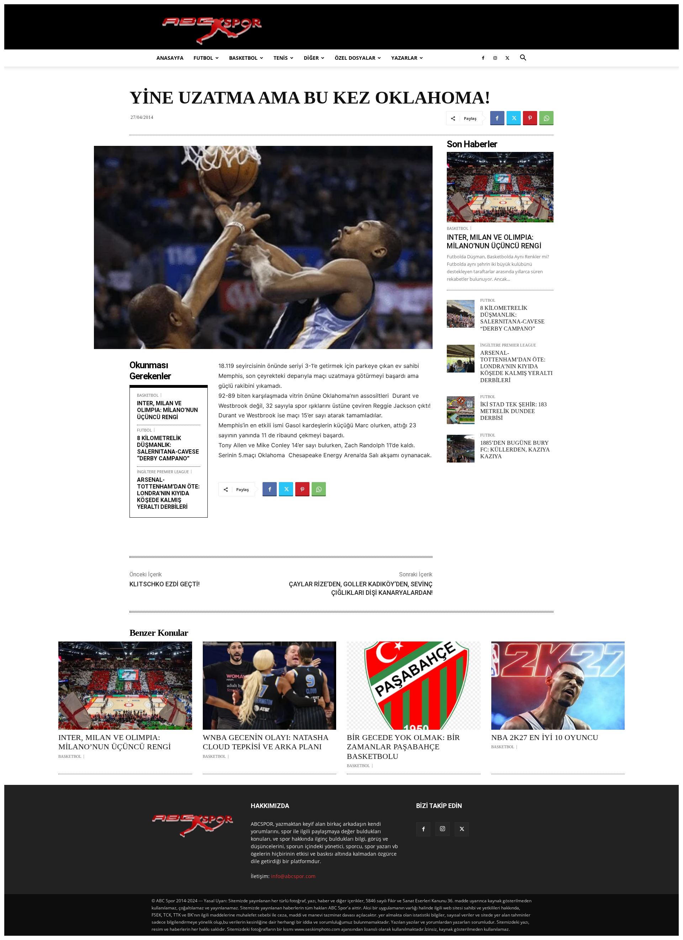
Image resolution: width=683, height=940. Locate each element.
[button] (522, 58)
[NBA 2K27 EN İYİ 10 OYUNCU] (558, 685)
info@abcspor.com (293, 876)
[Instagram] (495, 58)
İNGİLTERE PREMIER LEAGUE (163, 472)
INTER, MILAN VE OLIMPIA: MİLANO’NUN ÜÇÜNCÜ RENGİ (167, 410)
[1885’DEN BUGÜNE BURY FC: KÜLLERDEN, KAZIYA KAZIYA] (461, 449)
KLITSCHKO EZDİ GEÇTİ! (164, 584)
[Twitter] (507, 58)
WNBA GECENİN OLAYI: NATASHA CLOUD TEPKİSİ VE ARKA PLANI (265, 742)
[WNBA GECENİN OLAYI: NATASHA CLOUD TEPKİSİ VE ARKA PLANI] (270, 685)
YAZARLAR (404, 57)
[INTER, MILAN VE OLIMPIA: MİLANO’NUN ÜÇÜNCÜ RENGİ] (500, 187)
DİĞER (311, 57)
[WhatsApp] (546, 118)
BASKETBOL (243, 57)
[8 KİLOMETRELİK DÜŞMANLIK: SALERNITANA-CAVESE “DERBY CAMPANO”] (461, 314)
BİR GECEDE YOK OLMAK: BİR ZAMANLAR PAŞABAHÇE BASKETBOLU (403, 747)
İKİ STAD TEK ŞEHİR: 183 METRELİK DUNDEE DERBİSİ (513, 411)
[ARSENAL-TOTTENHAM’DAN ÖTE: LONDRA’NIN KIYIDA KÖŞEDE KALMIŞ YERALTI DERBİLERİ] (461, 359)
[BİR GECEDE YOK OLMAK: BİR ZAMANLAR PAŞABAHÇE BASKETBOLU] (414, 685)
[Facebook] (483, 58)
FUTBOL (203, 57)
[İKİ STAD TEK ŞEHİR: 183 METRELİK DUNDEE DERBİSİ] (461, 410)
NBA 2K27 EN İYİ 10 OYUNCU (544, 737)
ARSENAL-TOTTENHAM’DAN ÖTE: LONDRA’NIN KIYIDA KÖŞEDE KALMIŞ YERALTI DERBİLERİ (168, 493)
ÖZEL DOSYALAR (355, 57)
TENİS (281, 57)
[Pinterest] (530, 118)
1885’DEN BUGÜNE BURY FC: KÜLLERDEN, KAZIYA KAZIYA (515, 449)
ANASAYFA (170, 57)
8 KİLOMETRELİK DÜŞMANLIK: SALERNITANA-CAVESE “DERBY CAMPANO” (168, 448)
